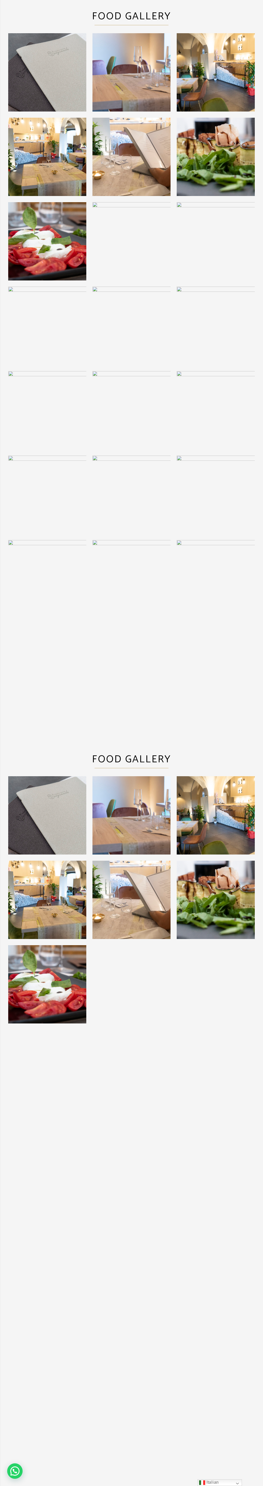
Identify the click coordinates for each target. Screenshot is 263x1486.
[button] (15, 1471)
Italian (212, 1482)
